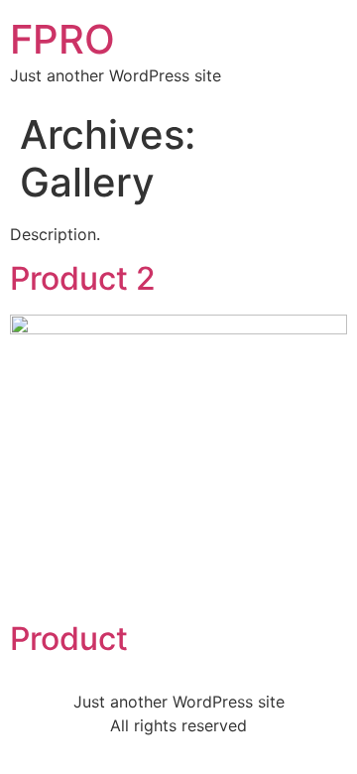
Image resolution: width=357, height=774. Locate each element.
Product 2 (83, 278)
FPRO (62, 39)
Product (69, 638)
